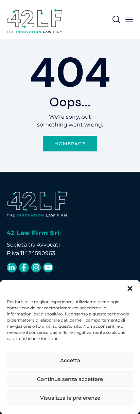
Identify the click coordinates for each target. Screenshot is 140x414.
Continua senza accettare (70, 379)
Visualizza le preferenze (70, 398)
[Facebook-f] (24, 267)
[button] (129, 288)
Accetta (70, 360)
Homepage (70, 143)
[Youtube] (48, 267)
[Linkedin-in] (12, 267)
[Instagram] (36, 267)
